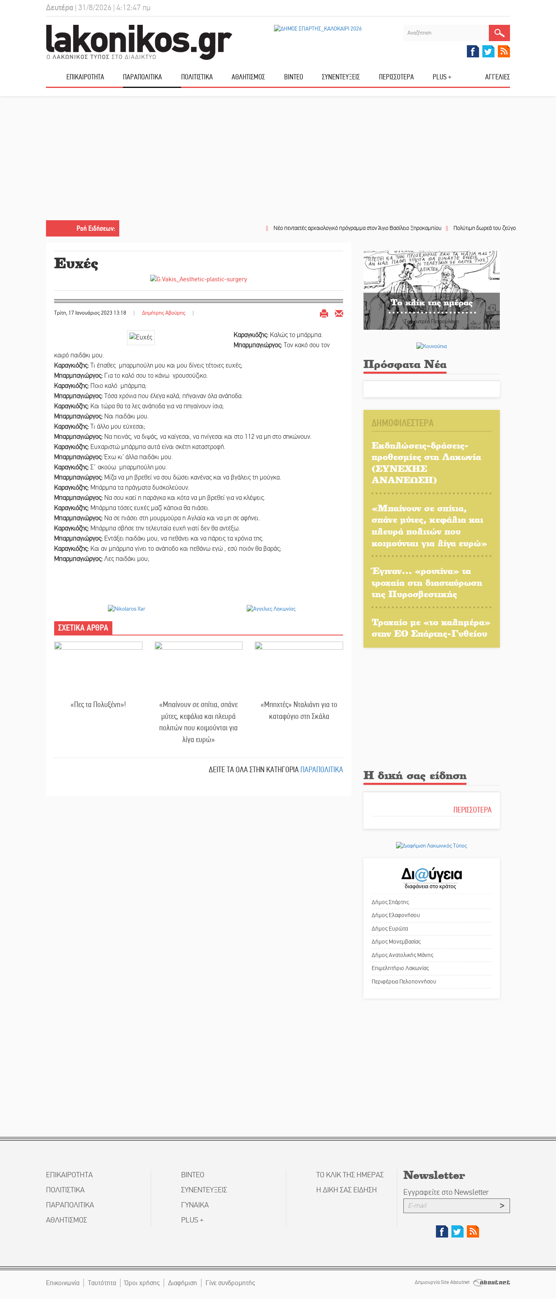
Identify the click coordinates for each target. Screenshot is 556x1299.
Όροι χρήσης (142, 1283)
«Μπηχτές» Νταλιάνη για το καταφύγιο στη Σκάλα (298, 710)
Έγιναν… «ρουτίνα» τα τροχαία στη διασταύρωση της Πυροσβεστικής (427, 582)
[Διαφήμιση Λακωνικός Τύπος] (431, 845)
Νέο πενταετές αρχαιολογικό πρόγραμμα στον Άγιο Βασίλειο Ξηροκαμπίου (354, 228)
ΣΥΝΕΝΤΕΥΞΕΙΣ (341, 76)
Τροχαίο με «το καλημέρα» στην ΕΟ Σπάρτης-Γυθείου (431, 628)
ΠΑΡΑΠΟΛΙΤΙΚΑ (142, 76)
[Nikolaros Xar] (126, 608)
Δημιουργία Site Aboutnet (443, 1282)
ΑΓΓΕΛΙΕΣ (497, 76)
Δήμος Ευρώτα (390, 928)
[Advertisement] (278, 159)
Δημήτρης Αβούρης (164, 312)
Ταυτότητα (102, 1283)
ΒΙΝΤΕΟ (293, 76)
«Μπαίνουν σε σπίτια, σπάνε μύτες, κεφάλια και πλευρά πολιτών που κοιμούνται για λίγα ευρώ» (198, 722)
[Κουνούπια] (431, 345)
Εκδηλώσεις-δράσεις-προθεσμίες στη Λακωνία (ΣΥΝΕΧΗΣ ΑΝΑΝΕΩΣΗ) (426, 462)
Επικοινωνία (62, 1283)
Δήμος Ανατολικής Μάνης (402, 955)
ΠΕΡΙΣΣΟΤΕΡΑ (472, 810)
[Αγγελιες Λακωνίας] (271, 608)
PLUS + (442, 76)
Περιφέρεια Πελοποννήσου (404, 981)
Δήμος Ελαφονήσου (396, 915)
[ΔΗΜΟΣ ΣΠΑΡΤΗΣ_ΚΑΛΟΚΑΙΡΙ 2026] (318, 28)
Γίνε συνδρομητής (230, 1283)
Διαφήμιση (182, 1283)
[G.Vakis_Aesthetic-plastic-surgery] (198, 279)
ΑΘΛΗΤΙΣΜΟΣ (248, 76)
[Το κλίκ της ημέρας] (431, 289)
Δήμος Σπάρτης (390, 902)
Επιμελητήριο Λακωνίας (400, 968)
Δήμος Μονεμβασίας (396, 941)
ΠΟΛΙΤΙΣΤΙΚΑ (197, 76)
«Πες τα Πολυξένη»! (98, 704)
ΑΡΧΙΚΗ (56, 80)
